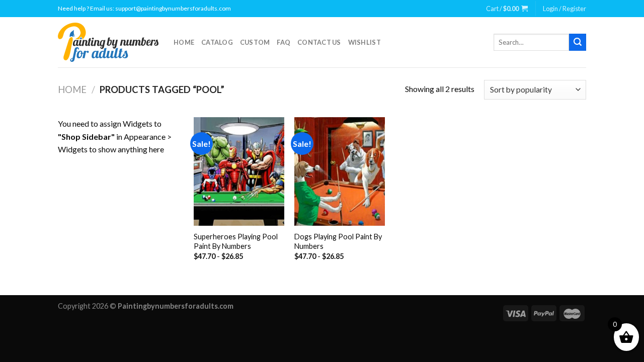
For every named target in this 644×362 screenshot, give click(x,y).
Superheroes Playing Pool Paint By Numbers (236, 241)
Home (184, 42)
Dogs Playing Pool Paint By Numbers (338, 241)
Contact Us (319, 42)
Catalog (217, 42)
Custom (255, 42)
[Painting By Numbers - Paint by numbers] (108, 42)
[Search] (577, 42)
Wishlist (364, 42)
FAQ (283, 42)
